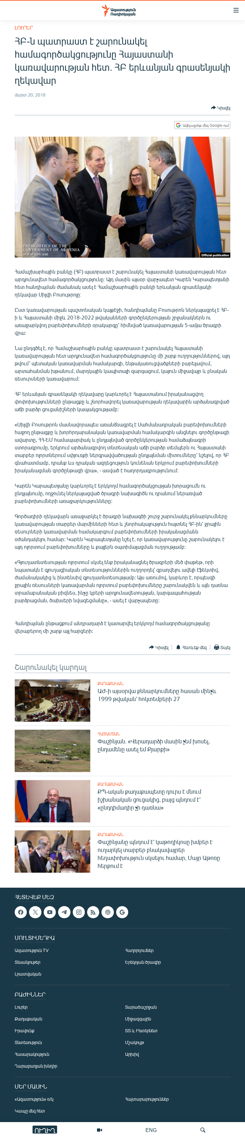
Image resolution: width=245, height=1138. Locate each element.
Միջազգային (138, 1018)
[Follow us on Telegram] (64, 912)
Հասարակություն (32, 1054)
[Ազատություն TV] (99, 1130)
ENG (151, 1130)
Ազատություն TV (31, 950)
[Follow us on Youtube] (50, 912)
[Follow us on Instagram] (79, 912)
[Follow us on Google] (122, 912)
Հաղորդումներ (139, 950)
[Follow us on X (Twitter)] (35, 912)
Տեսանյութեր (27, 962)
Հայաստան (109, 733)
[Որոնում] (202, 1130)
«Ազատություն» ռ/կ (34, 1099)
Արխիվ (132, 1054)
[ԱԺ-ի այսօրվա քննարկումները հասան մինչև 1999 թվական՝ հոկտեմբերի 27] (52, 700)
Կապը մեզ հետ (30, 1110)
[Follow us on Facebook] (21, 912)
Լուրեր (24, 28)
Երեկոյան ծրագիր (143, 962)
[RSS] (93, 912)
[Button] (220, 107)
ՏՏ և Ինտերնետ (141, 1030)
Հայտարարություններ (147, 1099)
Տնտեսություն (28, 1042)
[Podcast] (107, 912)
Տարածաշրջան (141, 1007)
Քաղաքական (110, 683)
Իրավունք (24, 1030)
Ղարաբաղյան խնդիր (36, 1066)
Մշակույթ (134, 1042)
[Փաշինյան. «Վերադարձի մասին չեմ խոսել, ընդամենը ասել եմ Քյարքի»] (52, 751)
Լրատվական (28, 974)
